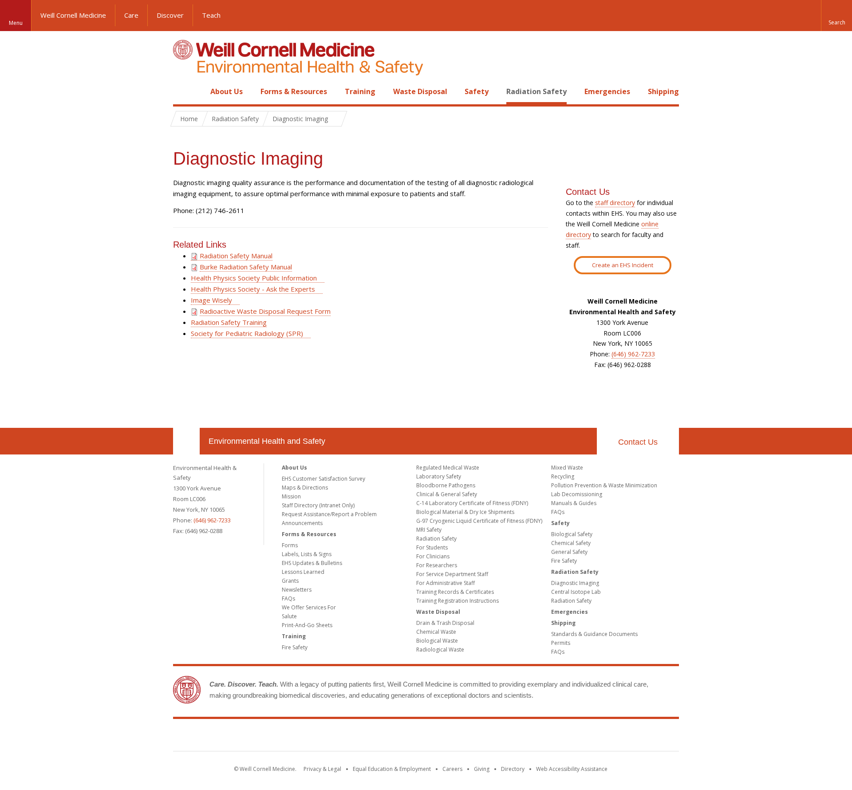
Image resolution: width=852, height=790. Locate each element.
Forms (290, 545)
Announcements (302, 523)
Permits (560, 643)
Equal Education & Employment (392, 769)
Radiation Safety (536, 91)
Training (360, 91)
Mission (291, 496)
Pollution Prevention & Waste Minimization (604, 485)
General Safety (569, 552)
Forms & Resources (293, 91)
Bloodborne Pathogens (445, 485)
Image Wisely (211, 300)
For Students (432, 547)
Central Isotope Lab (576, 592)
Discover (170, 15)
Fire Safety (295, 647)
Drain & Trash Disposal (445, 623)
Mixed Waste (567, 467)
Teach (211, 15)
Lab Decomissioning (576, 494)
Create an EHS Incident (622, 265)
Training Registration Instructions (457, 600)
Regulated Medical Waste (447, 467)
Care (131, 15)
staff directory (615, 202)
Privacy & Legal (322, 769)
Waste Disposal (420, 91)
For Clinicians (433, 556)
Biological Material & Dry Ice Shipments (465, 512)
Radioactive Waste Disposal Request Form (265, 311)
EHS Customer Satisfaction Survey (323, 478)
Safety (477, 91)
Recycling (562, 476)
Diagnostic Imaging (575, 583)
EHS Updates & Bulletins (312, 563)
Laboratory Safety (438, 476)
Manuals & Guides (573, 503)
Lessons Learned (303, 572)
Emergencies (607, 91)
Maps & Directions (305, 487)
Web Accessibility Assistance (571, 769)
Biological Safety (571, 534)
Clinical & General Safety (446, 494)
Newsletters (297, 589)
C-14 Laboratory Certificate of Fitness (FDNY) (472, 503)
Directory (513, 769)
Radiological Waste (440, 649)
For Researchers (436, 565)
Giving (481, 769)
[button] (836, 15)
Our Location (186, 441)
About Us (226, 91)
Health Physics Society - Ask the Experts (253, 288)
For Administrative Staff (445, 583)
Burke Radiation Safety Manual (246, 266)
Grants (290, 581)
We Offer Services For (309, 607)
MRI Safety (429, 529)
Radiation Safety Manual (235, 255)
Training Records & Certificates (455, 592)
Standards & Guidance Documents (594, 634)
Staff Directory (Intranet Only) (318, 505)
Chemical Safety (571, 543)
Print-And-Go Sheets (307, 625)
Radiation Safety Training (229, 322)
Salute (289, 616)
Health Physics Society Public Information (254, 277)
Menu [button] (16, 23)
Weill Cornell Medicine (73, 15)
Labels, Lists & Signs (306, 554)
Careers (452, 769)
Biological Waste (437, 640)
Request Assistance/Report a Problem (329, 514)
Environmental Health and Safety (267, 441)
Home (183, 91)
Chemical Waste (436, 632)
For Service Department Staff (452, 574)
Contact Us (638, 442)
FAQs (288, 598)
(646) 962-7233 (633, 354)
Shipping (663, 91)
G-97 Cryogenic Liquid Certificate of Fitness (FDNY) (479, 521)
